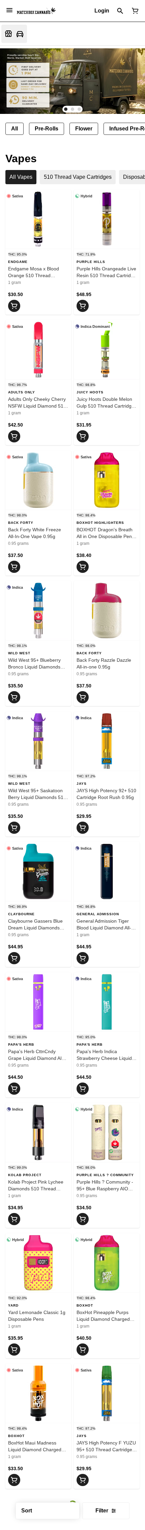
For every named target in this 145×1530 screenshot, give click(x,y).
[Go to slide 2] (72, 109)
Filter (101, 1510)
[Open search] (120, 10)
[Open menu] (9, 10)
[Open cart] (134, 10)
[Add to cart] (14, 306)
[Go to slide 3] (79, 109)
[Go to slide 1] (65, 109)
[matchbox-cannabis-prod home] (36, 11)
